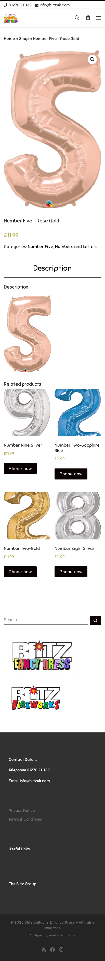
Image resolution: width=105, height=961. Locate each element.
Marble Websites (62, 935)
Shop (24, 38)
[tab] (52, 268)
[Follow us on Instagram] (61, 949)
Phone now (20, 468)
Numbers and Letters (76, 246)
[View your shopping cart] (88, 18)
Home (9, 38)
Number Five (40, 246)
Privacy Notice (22, 810)
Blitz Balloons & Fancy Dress (50, 922)
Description (52, 268)
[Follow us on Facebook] (52, 949)
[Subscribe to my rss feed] (44, 949)
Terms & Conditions (25, 819)
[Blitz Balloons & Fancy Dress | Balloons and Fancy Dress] (11, 18)
